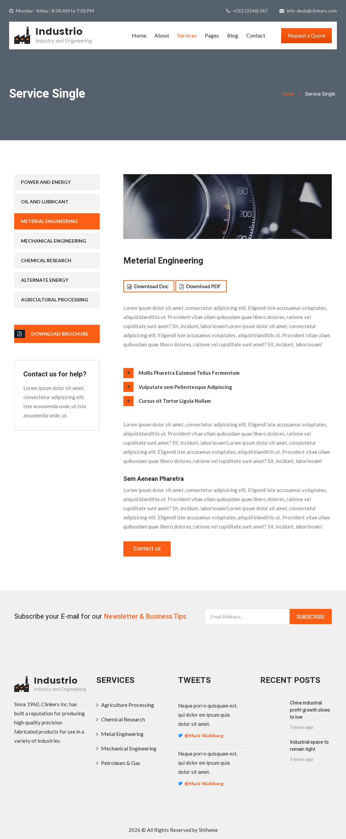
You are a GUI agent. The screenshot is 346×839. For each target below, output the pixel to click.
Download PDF (203, 286)
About (161, 35)
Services (187, 35)
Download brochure (59, 334)
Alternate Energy (44, 280)
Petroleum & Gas (120, 763)
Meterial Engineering (49, 221)
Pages (212, 35)
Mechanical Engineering (53, 241)
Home (139, 35)
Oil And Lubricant (45, 201)
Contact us (146, 549)
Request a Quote (306, 35)
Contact (255, 35)
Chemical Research (46, 260)
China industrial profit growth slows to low (310, 710)
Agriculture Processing (127, 704)
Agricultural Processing (54, 299)
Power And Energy (46, 182)
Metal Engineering (122, 734)
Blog (232, 35)
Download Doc (151, 286)
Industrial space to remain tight (309, 746)
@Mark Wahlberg (203, 735)
